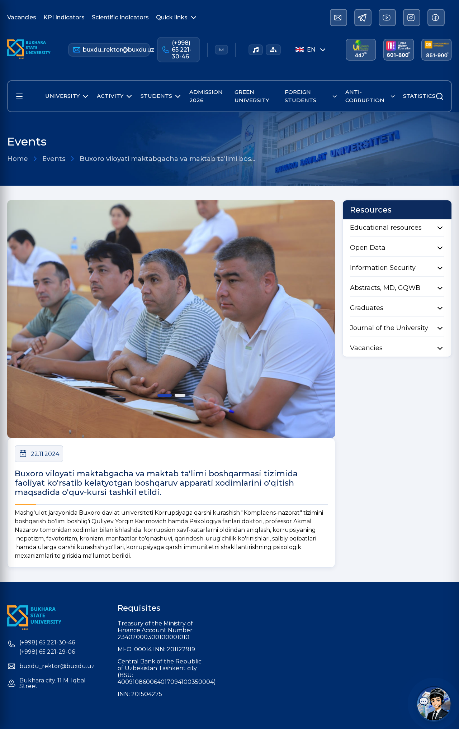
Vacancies (21, 17)
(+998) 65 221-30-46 (181, 49)
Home (17, 159)
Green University (252, 96)
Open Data (367, 248)
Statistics (419, 95)
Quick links (172, 17)
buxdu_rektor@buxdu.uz (116, 49)
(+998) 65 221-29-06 (47, 652)
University (62, 95)
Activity (110, 95)
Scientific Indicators (120, 17)
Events (53, 159)
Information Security (383, 268)
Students (156, 95)
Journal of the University (389, 328)
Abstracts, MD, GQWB (385, 288)
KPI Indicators (64, 17)
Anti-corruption (364, 96)
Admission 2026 (206, 96)
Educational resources (386, 228)
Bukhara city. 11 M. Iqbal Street (52, 683)
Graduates (366, 308)
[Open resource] (19, 96)
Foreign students (300, 96)
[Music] (256, 49)
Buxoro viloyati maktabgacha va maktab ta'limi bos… (167, 159)
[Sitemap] (273, 49)
